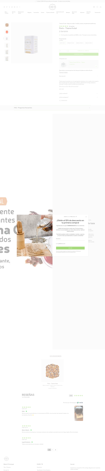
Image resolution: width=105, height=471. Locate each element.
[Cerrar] (86, 217)
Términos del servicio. (71, 252)
